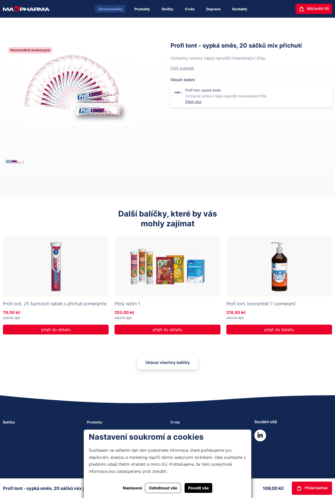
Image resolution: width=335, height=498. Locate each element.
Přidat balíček (316, 488)
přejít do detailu (56, 329)
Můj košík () (317, 8)
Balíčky (9, 422)
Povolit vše (198, 487)
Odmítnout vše (163, 487)
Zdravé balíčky (110, 9)
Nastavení (132, 487)
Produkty (142, 9)
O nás (189, 9)
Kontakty (239, 9)
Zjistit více (193, 102)
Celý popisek (182, 67)
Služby (167, 9)
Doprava (213, 9)
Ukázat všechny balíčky (167, 362)
